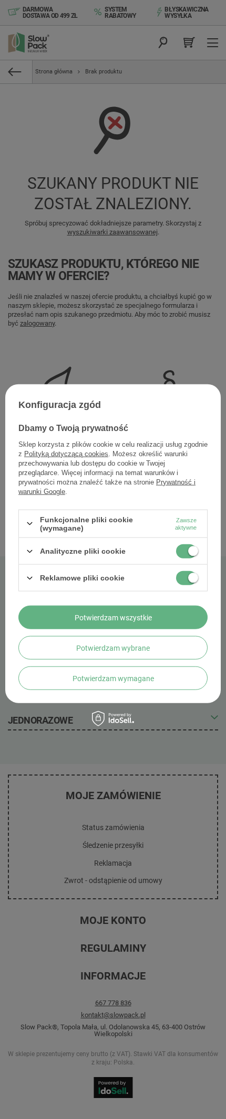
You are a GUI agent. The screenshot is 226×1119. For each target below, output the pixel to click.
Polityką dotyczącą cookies (66, 453)
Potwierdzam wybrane (113, 647)
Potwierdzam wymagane (113, 678)
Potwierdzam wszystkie (113, 617)
